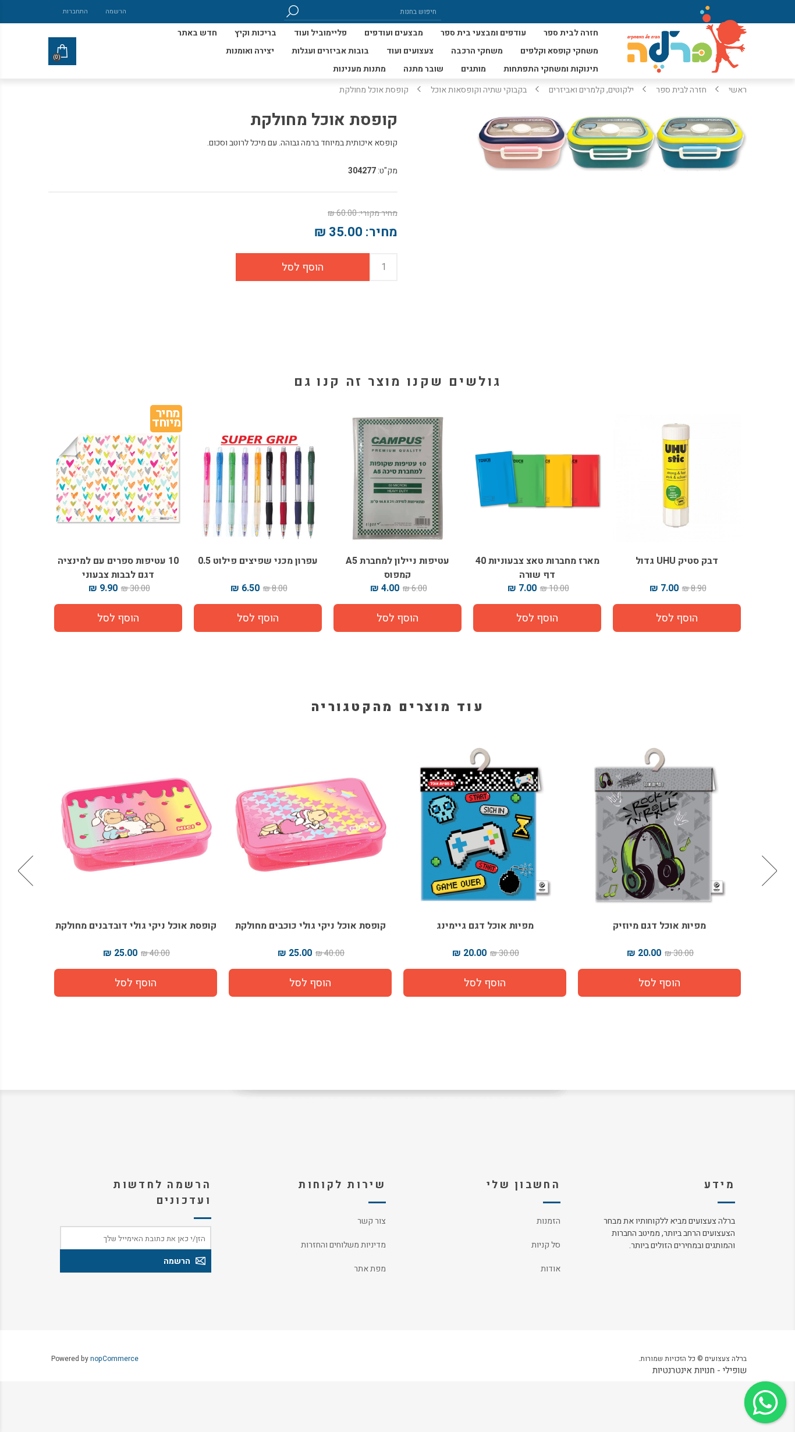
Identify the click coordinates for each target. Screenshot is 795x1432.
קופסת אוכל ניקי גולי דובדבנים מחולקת (310, 926)
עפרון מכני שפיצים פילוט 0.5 (258, 561)
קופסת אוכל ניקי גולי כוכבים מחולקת (485, 926)
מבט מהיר (659, 821)
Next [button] (26, 870)
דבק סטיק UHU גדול (677, 561)
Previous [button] (768, 870)
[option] (659, 870)
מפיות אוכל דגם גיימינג (659, 926)
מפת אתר (370, 1269)
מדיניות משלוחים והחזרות (343, 1245)
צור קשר (371, 1221)
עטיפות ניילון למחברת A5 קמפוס (397, 568)
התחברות (75, 11)
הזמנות (548, 1221)
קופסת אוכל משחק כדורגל (136, 926)
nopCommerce (114, 1358)
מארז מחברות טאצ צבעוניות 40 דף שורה (537, 568)
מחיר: (381, 232)
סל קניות (545, 1245)
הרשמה (115, 11)
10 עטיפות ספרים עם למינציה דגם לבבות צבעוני (118, 568)
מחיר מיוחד (166, 420)
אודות (550, 1269)
